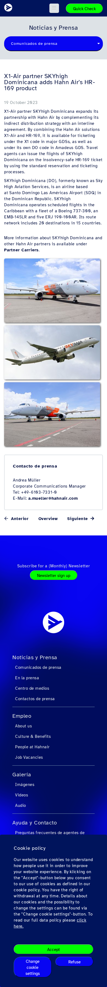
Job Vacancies (29, 757)
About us (23, 726)
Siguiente (78, 518)
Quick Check (84, 8)
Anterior (19, 518)
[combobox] (53, 43)
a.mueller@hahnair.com (53, 498)
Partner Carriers (21, 250)
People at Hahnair (32, 746)
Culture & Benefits (33, 736)
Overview (48, 518)
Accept (53, 949)
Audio (20, 805)
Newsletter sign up (53, 575)
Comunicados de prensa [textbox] (34, 43)
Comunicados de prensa (38, 667)
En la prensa (27, 677)
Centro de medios (32, 688)
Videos (21, 795)
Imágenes (24, 784)
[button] (54, 8)
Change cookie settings (33, 967)
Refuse (74, 961)
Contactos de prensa (35, 698)
